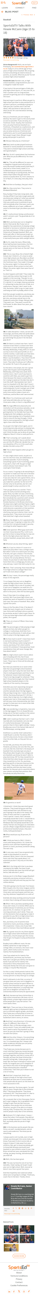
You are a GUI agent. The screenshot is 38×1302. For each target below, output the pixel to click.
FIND (34, 8)
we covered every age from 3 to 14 (18, 67)
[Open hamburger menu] (1, 2)
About (19, 1272)
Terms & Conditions (19, 1275)
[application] (19, 47)
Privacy (19, 1279)
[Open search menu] (4, 3)
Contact (19, 1282)
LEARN (5, 8)
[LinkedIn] (9, 1291)
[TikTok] (29, 1291)
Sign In (35, 3)
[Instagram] (24, 1291)
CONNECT (19, 8)
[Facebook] (14, 1291)
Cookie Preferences (19, 1285)
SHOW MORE (19, 1256)
